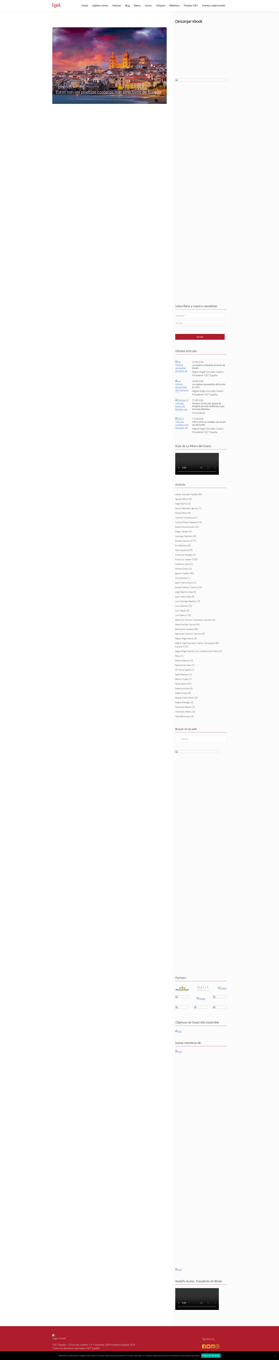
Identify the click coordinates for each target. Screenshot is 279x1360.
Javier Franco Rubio (184, 582)
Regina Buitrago (182, 702)
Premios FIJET (191, 5)
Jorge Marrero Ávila (184, 592)
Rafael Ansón (181, 693)
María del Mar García (185, 624)
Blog (127, 5)
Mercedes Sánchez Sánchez (188, 633)
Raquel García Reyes (184, 697)
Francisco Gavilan (183, 559)
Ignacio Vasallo (182, 573)
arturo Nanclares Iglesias (186, 508)
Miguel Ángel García (184, 638)
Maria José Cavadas (184, 629)
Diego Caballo (181, 531)
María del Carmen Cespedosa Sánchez (193, 619)
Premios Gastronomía (213, 5)
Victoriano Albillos (183, 711)
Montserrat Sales (183, 665)
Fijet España (181, 550)
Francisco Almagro (183, 554)
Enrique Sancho (182, 540)
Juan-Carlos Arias (183, 596)
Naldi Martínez (182, 674)
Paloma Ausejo (182, 688)
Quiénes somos (100, 5)
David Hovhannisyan (184, 527)
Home (85, 5)
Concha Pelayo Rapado (186, 522)
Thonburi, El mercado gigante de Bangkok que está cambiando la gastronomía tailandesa (208, 406)
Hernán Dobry (181, 568)
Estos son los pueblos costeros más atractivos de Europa (108, 92)
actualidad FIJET (63, 86)
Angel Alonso (181, 503)
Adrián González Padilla (186, 494)
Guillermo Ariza (182, 564)
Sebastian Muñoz (183, 707)
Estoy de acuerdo (211, 1355)
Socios (148, 5)
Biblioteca (174, 5)
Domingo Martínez (184, 536)
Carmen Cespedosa (184, 517)
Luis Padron (180, 615)
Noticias (116, 5)
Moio (177, 656)
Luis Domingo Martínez (186, 601)
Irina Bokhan (181, 578)
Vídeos (137, 5)
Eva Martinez (181, 545)
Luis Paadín (180, 610)
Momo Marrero (182, 660)
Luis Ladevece (181, 606)
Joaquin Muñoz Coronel (186, 587)
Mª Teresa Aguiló (183, 669)
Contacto (160, 5)
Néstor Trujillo (181, 679)
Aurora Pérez (181, 513)
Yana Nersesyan (182, 716)
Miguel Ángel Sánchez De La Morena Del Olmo (196, 651)
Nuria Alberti (181, 683)
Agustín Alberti (181, 499)
